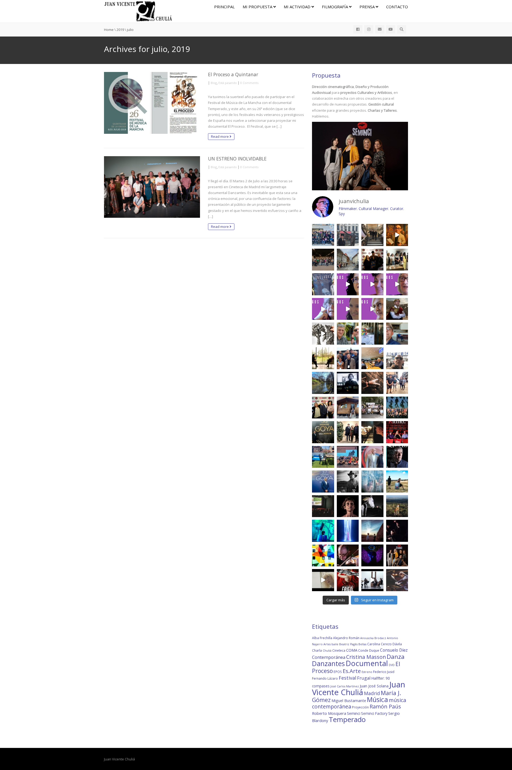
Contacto (397, 6)
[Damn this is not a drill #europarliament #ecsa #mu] (372, 358)
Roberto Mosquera (329, 713)
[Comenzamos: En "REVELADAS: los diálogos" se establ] (372, 309)
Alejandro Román (346, 638)
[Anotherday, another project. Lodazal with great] (397, 481)
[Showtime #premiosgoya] (348, 432)
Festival (347, 678)
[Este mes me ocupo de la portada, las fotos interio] (397, 432)
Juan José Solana (374, 685)
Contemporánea (328, 657)
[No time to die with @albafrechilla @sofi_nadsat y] (397, 556)
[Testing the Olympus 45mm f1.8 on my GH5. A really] (372, 556)
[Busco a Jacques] (348, 235)
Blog (214, 83)
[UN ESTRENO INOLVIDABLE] (152, 187)
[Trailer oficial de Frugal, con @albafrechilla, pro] (323, 580)
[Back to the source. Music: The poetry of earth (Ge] (323, 383)
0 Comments (249, 83)
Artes (327, 644)
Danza (396, 656)
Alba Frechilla (322, 638)
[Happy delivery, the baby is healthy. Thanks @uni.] (323, 284)
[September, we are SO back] (397, 309)
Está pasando (227, 83)
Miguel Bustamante (348, 700)
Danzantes (328, 663)
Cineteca (338, 650)
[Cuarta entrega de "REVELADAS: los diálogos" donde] (397, 284)
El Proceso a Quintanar (233, 74)
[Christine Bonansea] (348, 531)
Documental (367, 663)
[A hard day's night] (323, 432)
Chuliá (327, 650)
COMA (351, 650)
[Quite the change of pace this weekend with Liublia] (348, 260)
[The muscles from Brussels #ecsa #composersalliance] (348, 358)
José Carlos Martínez (344, 686)
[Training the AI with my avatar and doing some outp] (348, 481)
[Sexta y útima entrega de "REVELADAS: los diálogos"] (348, 284)
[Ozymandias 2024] (372, 432)
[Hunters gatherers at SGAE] (372, 408)
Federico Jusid (383, 672)
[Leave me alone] (348, 408)
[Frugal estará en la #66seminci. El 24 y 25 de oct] (348, 580)
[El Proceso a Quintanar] (152, 103)
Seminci (353, 713)
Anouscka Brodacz (373, 638)
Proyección (360, 707)
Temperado (347, 719)
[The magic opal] (323, 531)
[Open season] (323, 457)
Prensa (367, 6)
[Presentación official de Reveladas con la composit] (397, 260)
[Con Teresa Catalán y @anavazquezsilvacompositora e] (397, 333)
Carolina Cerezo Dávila (384, 644)
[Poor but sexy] (323, 556)
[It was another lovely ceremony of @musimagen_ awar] (372, 260)
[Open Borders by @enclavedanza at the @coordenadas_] (372, 383)
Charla (317, 650)
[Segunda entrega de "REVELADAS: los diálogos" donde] (348, 309)
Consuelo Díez (394, 650)
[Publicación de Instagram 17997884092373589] (372, 580)
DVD (392, 665)
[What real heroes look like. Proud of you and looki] (397, 383)
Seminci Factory (374, 713)
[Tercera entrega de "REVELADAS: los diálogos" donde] (323, 309)
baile (334, 644)
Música (377, 699)
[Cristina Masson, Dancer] (348, 506)
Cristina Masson (366, 656)
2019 (120, 29)
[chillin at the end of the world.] (372, 531)
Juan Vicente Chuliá (358, 688)
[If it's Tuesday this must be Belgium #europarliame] (397, 358)
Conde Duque (368, 650)
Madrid (372, 693)
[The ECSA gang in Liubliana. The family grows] (323, 260)
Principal (224, 6)
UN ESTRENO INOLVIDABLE (237, 158)
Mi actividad (297, 6)
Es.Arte (352, 671)
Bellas (362, 644)
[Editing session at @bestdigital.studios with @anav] (348, 383)
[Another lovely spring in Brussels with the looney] (323, 235)
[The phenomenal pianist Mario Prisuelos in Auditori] (397, 580)
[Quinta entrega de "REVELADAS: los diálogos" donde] (372, 284)
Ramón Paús (385, 706)
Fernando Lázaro (325, 678)
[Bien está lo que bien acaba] (397, 235)
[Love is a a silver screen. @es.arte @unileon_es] (323, 506)
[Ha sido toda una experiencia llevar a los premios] (323, 408)
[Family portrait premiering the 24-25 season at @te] (397, 408)
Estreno (367, 672)
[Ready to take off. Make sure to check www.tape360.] (397, 531)
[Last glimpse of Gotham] (397, 506)
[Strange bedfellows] (348, 333)
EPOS (338, 672)
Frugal (364, 678)
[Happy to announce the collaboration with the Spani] (372, 457)
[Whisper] (372, 506)
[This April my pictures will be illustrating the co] (397, 457)
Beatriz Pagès (348, 644)
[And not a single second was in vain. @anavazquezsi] (323, 358)
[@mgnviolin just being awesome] (348, 556)
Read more (220, 136)
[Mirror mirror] (372, 481)
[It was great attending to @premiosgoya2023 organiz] (323, 481)
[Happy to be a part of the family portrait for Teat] (348, 457)
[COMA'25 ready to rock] (323, 333)
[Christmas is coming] (372, 235)
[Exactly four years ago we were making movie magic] (372, 333)
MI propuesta (258, 6)
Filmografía (335, 6)
